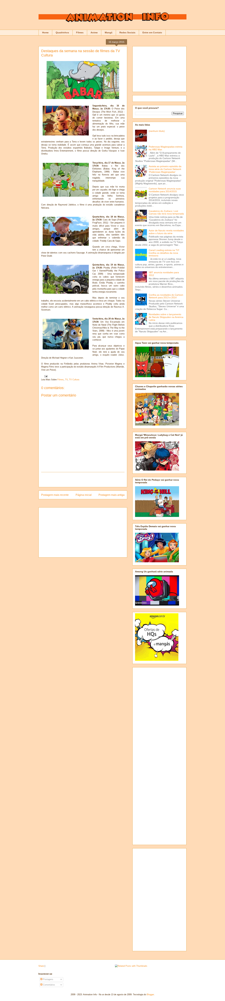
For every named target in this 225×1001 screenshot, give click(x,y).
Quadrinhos (62, 32)
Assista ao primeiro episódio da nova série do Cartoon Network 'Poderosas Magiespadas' (165, 169)
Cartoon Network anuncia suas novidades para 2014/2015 (165, 190)
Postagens (47, 979)
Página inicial (84, 494)
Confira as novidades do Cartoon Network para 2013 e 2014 (166, 296)
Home (45, 32)
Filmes (80, 32)
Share (41, 966)
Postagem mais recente (55, 494)
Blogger (150, 994)
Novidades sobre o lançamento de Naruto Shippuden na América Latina (166, 317)
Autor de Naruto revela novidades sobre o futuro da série (166, 232)
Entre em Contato (152, 32)
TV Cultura (74, 379)
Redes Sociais (127, 32)
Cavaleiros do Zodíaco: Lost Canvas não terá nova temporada (166, 212)
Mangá (108, 32)
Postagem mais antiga (111, 494)
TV (66, 379)
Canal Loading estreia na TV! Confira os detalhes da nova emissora (164, 253)
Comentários (48, 985)
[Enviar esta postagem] (45, 376)
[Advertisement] (82, 480)
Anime (94, 32)
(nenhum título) (157, 131)
